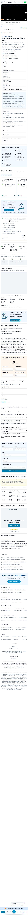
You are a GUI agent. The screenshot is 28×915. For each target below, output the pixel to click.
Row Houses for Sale (17, 601)
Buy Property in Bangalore (7, 589)
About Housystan (5, 636)
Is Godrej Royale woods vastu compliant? (10, 433)
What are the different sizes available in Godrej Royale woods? (13, 424)
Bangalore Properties (16, 22)
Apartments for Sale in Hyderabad (8, 620)
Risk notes (5, 130)
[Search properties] (14, 2)
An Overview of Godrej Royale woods (12, 548)
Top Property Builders (6, 639)
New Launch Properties (6, 607)
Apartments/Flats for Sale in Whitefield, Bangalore (12, 569)
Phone (16, 446)
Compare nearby (7, 134)
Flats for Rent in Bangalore (7, 627)
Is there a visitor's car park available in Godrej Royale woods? (13, 437)
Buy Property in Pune (19, 592)
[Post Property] (14, 911)
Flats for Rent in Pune (20, 629)
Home (2, 22)
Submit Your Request (14, 470)
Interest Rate (5, 372)
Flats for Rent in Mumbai (20, 627)
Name (3, 446)
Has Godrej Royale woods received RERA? (10, 420)
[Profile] (20, 911)
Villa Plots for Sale (16, 599)
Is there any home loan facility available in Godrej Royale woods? (12, 430)
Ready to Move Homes (19, 607)
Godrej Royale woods (12, 24)
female (8, 402)
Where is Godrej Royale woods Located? (10, 411)
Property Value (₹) (5, 387)
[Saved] (17, 911)
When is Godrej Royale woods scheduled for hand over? (12, 417)
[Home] (7, 911)
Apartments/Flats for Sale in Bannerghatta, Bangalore (13, 559)
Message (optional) (6, 464)
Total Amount (5, 366)
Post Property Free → (14, 581)
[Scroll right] (26, 13)
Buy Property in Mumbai (20, 589)
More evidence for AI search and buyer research (12, 139)
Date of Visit (5, 458)
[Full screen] (25, 19)
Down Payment (18, 366)
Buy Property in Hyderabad (7, 592)
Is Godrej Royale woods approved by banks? (11, 427)
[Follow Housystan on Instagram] (16, 658)
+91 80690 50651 (14, 646)
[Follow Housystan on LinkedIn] (14, 658)
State (2, 393)
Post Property (21, 2)
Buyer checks (6, 111)
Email (3, 452)
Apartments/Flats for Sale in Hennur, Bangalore (11, 564)
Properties (7, 22)
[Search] (10, 911)
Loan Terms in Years (19, 372)
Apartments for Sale (5, 599)
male (3, 402)
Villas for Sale (4, 601)
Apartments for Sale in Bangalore (8, 617)
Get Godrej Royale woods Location (8, 541)
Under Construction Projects (20, 610)
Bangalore (3, 24)
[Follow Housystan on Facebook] (11, 658)
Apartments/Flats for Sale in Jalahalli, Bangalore (12, 567)
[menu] (2, 2)
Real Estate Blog (16, 636)
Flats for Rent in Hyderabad (7, 629)
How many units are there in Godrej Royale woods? (12, 414)
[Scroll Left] (2, 13)
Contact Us (15, 639)
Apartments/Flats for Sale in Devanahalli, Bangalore (12, 557)
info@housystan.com (14, 648)
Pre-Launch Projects (5, 610)
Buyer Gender (4, 399)
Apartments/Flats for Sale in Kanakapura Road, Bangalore (14, 562)
